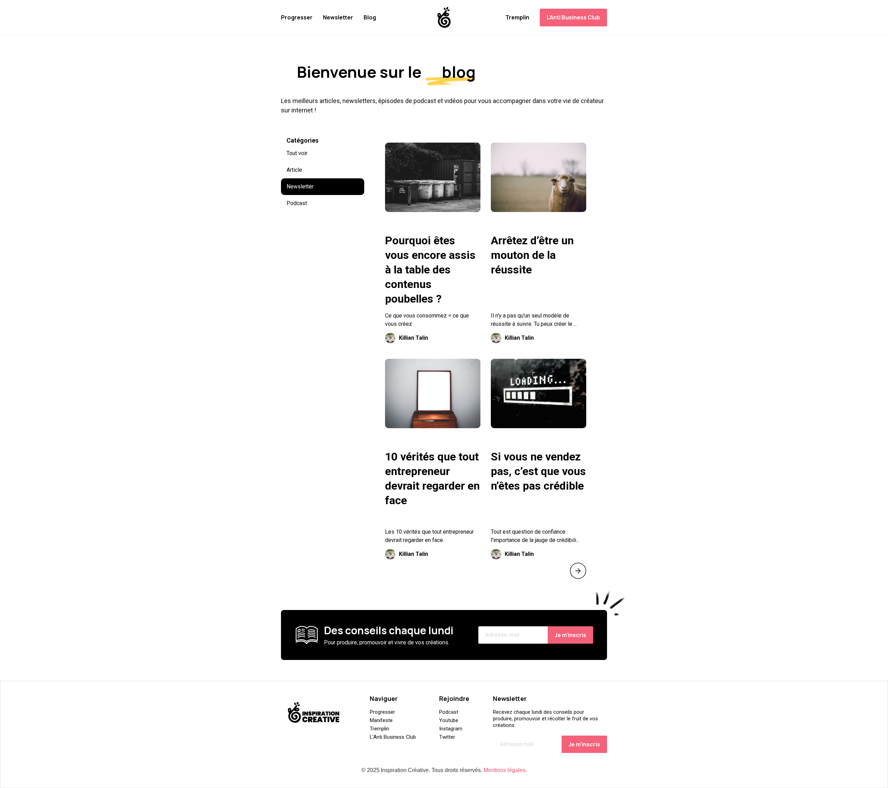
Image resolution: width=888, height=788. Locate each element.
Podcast (297, 203)
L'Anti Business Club (573, 17)
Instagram (450, 729)
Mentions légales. (505, 770)
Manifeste (381, 720)
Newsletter (338, 17)
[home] (443, 17)
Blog (370, 17)
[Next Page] (578, 570)
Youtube (448, 720)
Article (294, 170)
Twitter (447, 737)
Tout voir (297, 153)
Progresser (297, 17)
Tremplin (517, 17)
